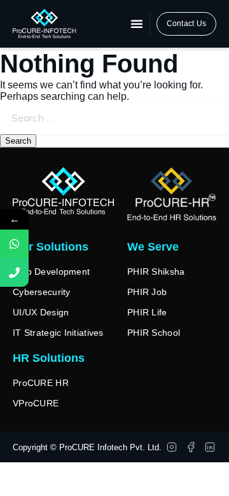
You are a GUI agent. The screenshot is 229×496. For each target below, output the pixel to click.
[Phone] (14, 272)
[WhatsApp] (14, 244)
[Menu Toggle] (136, 23)
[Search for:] (114, 118)
